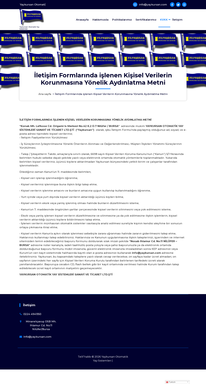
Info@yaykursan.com (37, 336)
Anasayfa (82, 19)
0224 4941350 (32, 314)
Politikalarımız (122, 19)
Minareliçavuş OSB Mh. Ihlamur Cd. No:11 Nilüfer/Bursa (41, 325)
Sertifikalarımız (146, 19)
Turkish (171, 382)
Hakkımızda (100, 19)
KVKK (164, 19)
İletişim (177, 19)
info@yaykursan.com (153, 4)
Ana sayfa (44, 94)
